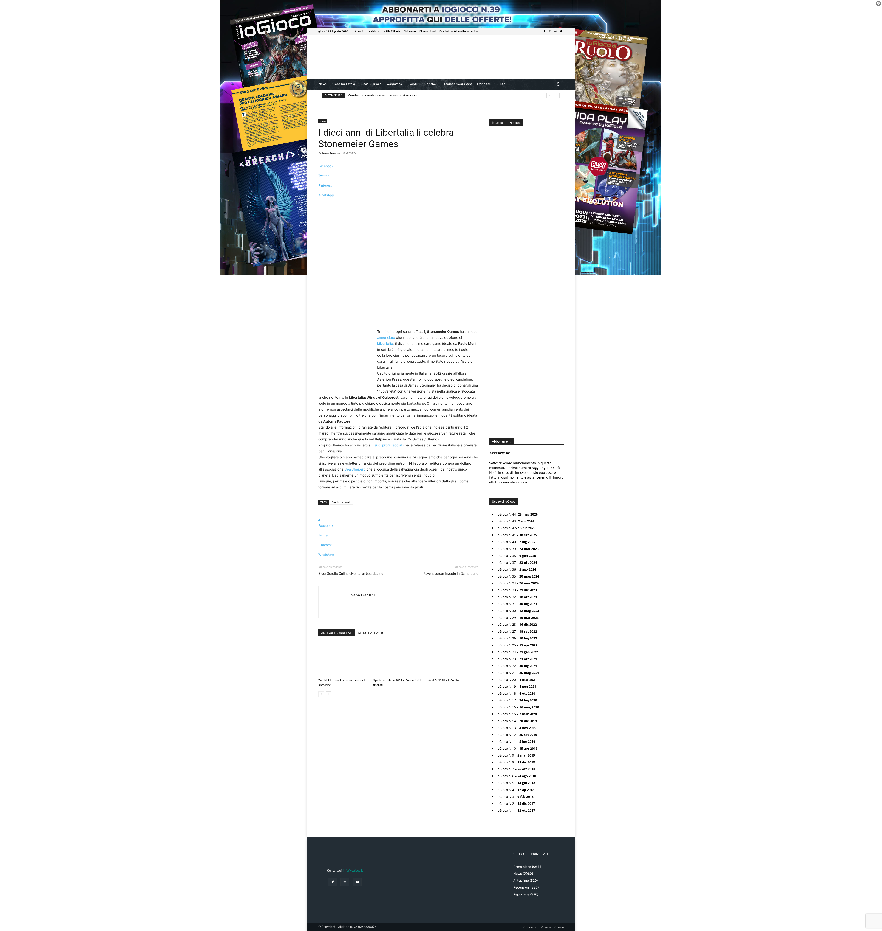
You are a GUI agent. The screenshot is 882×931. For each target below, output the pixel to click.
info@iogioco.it (353, 870)
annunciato (386, 337)
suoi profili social (388, 445)
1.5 (494, 276)
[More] (398, 203)
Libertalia (385, 343)
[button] (558, 84)
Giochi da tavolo (341, 502)
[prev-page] (321, 694)
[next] (557, 95)
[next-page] (328, 694)
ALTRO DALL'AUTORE (373, 633)
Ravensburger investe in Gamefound (450, 574)
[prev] (549, 95)
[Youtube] (561, 31)
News (323, 121)
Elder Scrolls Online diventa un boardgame (350, 574)
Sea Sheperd (355, 469)
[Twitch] (555, 31)
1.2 (494, 269)
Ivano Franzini (331, 153)
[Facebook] (544, 31)
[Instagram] (550, 31)
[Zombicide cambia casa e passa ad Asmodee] (343, 659)
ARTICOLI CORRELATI (336, 633)
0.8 (494, 256)
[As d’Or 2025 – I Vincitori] (453, 659)
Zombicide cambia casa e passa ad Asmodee (383, 95)
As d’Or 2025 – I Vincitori (444, 680)
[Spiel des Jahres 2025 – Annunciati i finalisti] (398, 659)
